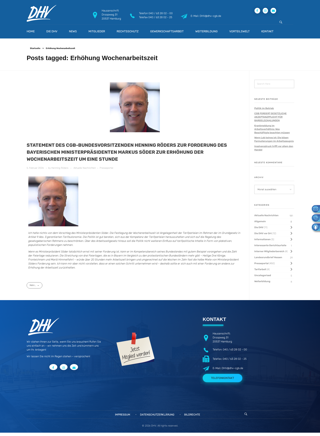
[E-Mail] (314, 208)
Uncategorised (262, 275)
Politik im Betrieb (264, 108)
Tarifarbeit (260, 269)
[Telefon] (314, 217)
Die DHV (258, 227)
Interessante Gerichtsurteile (270, 245)
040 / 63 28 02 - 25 (160, 17)
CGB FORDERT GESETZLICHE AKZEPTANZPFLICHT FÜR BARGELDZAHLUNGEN (270, 117)
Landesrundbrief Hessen (268, 257)
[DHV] (41, 13)
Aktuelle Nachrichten (85, 168)
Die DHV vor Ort (263, 233)
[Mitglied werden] (314, 226)
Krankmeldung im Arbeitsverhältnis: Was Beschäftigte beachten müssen (272, 129)
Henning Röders (60, 168)
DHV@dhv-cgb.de (232, 368)
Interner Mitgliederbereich (269, 251)
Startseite (35, 48)
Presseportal (106, 168)
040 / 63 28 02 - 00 (160, 13)
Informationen (262, 239)
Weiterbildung (262, 281)
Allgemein (260, 221)
